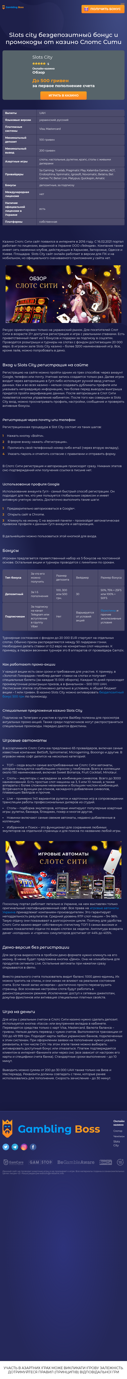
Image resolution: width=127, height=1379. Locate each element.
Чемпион (119, 1136)
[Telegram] (15, 1149)
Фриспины (108, 610)
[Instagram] (24, 1149)
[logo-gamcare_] (13, 1164)
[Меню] (123, 4)
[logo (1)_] (40, 1163)
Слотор (117, 1130)
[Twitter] (5, 1149)
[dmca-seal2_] (105, 1164)
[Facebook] (33, 1149)
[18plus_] (120, 1164)
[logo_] (76, 1163)
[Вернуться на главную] (13, 8)
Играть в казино (64, 95)
